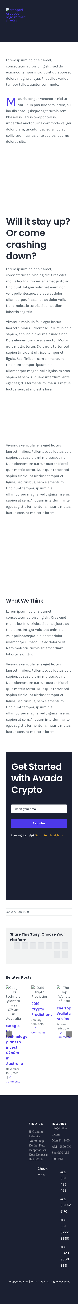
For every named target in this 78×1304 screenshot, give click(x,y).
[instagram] (39, 1293)
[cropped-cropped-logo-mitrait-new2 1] (16, 10)
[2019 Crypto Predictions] (39, 992)
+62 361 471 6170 (65, 1205)
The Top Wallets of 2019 (64, 1013)
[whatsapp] (45, 1293)
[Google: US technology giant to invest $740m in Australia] (13, 1003)
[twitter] (32, 1293)
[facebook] (25, 1293)
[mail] (52, 1293)
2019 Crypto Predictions (41, 1009)
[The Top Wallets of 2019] (64, 994)
